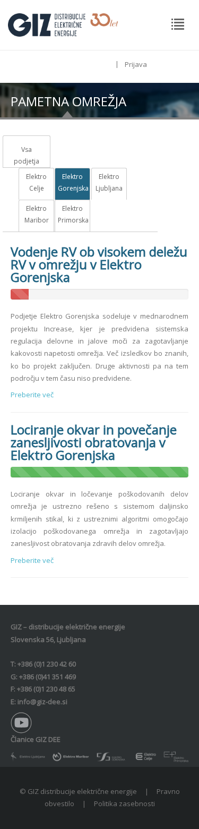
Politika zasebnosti (124, 803)
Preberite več (32, 394)
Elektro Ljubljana (109, 182)
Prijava (136, 64)
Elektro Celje (36, 182)
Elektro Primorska (72, 214)
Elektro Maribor (36, 214)
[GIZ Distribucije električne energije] (63, 24)
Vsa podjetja (26, 155)
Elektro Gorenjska (72, 182)
